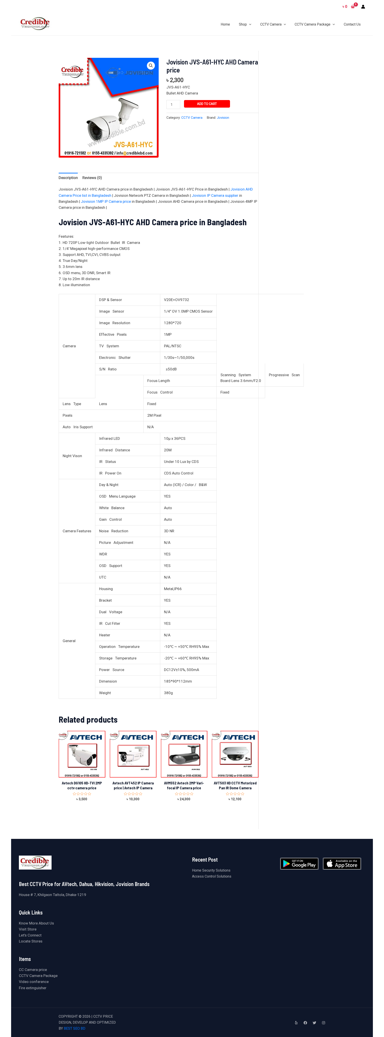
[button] (151, 66)
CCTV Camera (191, 118)
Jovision (223, 118)
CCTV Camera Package (38, 975)
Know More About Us (36, 923)
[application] (249, 24)
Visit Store (27, 929)
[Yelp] (296, 1023)
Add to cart (207, 104)
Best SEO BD (74, 1028)
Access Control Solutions (211, 876)
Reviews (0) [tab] (92, 177)
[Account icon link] (363, 7)
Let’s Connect (30, 935)
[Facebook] (305, 1023)
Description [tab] (68, 177)
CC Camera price (33, 969)
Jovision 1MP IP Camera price (106, 201)
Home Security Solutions (211, 870)
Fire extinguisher (32, 988)
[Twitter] (314, 1023)
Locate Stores (30, 941)
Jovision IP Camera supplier (215, 195)
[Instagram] (323, 1023)
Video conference (34, 981)
